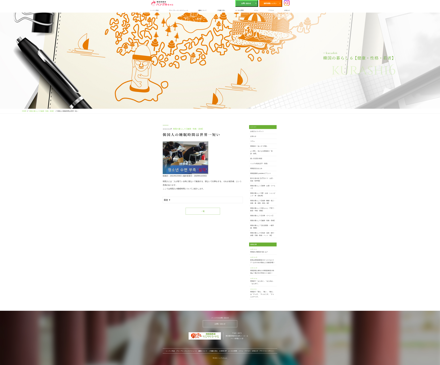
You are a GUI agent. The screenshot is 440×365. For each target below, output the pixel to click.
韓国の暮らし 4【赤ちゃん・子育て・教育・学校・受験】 (262, 209)
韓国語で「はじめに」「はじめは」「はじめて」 (262, 280)
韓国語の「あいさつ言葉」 (259, 146)
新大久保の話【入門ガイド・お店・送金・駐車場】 (262, 179)
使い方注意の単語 (256, 158)
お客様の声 (223, 351)
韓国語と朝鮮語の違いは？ (259, 250)
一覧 (203, 211)
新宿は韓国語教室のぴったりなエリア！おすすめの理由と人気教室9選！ (262, 259)
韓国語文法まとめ (256, 168)
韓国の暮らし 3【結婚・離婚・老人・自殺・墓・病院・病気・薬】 (262, 202)
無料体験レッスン (270, 3)
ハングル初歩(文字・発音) (259, 163)
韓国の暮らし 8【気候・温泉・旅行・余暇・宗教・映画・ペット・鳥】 (262, 234)
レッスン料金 (154, 10)
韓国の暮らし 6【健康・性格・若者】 (41, 111)
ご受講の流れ (221, 10)
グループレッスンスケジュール (178, 10)
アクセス (271, 10)
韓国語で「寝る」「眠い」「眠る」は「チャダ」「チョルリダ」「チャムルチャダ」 (262, 293)
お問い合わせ (246, 3)
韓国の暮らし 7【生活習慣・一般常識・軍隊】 (262, 227)
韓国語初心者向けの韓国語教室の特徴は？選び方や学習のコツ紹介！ (262, 270)
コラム (256, 10)
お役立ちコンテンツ (257, 131)
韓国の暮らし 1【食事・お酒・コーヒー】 (262, 187)
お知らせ (287, 10)
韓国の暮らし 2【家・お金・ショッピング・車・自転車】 (262, 194)
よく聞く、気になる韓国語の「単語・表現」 (261, 152)
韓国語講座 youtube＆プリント (260, 173)
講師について (202, 10)
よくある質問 (239, 10)
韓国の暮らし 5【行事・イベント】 (262, 215)
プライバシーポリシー (266, 351)
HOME (24, 111)
